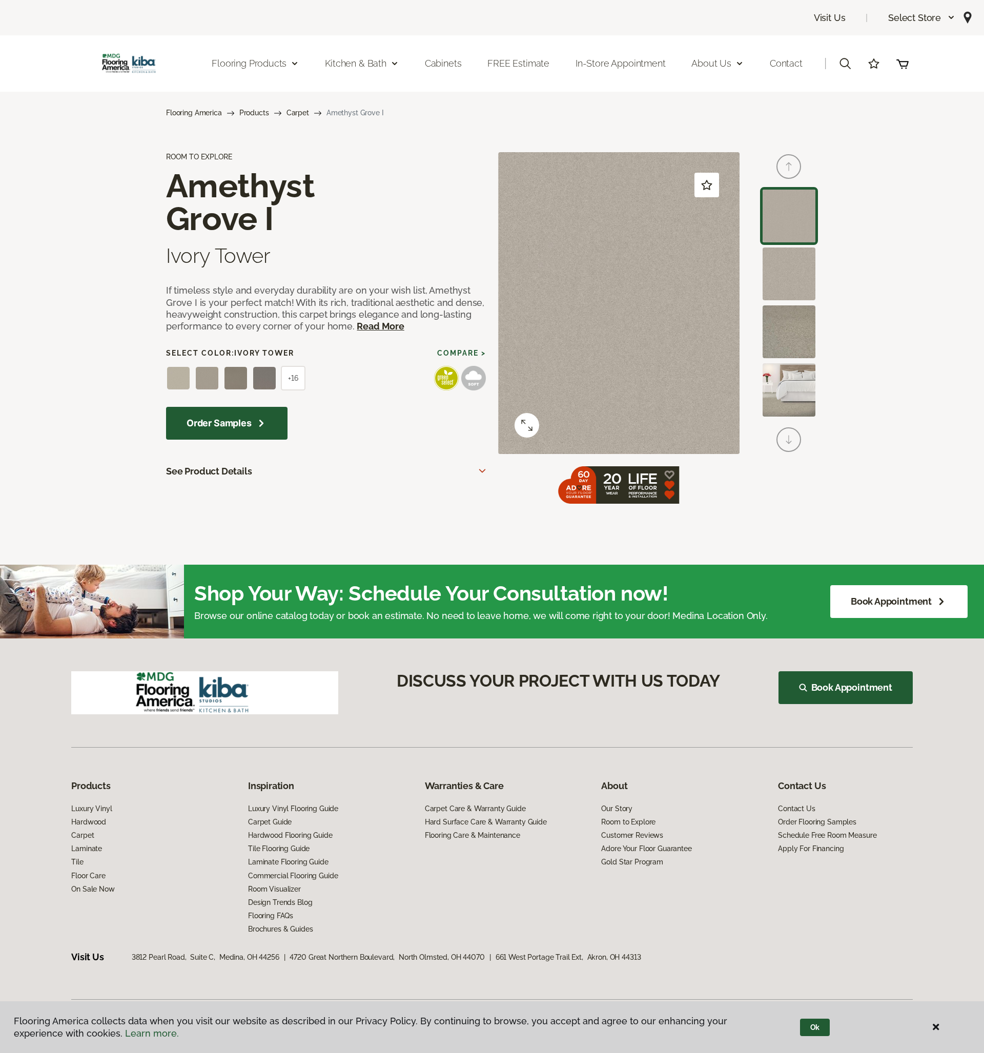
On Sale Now (92, 889)
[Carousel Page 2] (789, 274)
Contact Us (796, 808)
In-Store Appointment (620, 63)
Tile (77, 862)
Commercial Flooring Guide (293, 876)
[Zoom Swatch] (527, 425)
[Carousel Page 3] (789, 332)
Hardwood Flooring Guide (290, 835)
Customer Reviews (632, 835)
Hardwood (88, 822)
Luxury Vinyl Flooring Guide (293, 808)
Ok (815, 1027)
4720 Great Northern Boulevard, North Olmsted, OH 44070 (387, 957)
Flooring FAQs (270, 916)
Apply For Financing (811, 848)
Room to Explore (628, 822)
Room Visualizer (274, 889)
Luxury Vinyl (91, 808)
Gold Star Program (632, 862)
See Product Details (209, 471)
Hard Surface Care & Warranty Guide (486, 822)
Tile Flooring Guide (279, 848)
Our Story (616, 808)
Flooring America (194, 113)
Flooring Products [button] (249, 63)
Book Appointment (891, 601)
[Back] (788, 166)
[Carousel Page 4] (789, 390)
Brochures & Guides (280, 929)
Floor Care (88, 876)
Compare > (461, 353)
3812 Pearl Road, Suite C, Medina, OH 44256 (205, 957)
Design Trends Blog (280, 902)
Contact (786, 63)
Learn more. (152, 1033)
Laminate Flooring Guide (288, 862)
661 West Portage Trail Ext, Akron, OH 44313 (568, 957)
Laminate (86, 848)
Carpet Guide (270, 822)
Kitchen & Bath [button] (355, 63)
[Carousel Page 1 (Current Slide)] (789, 216)
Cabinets (443, 63)
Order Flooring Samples (817, 822)
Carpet (297, 113)
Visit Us (830, 17)
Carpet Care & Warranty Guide (475, 808)
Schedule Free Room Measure (827, 835)
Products (254, 113)
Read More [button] (380, 326)
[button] (921, 18)
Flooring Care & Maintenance (472, 835)
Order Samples (219, 423)
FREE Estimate (518, 63)
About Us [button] (711, 63)
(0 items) (902, 63)
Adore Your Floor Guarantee (646, 848)
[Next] (788, 439)
